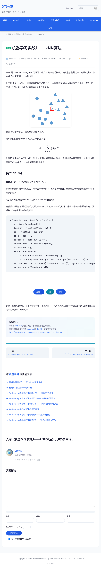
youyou (18, 451)
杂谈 (51, 28)
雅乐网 (8, 6)
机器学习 (17, 34)
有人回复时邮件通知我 (21, 539)
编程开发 (41, 20)
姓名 (7, 516)
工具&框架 (55, 20)
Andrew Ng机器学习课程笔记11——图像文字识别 (31, 393)
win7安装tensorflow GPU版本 (21, 354)
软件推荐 (80, 20)
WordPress (54, 558)
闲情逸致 (94, 20)
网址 (68, 516)
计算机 (28, 20)
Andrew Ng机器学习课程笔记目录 (24, 409)
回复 (38, 460)
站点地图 (50, 563)
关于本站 (69, 8)
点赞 (38, 292)
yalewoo (12, 59)
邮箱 (38, 516)
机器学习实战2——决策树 (20, 387)
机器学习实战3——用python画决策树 (25, 382)
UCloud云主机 (78, 558)
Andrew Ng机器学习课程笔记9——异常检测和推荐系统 (33, 404)
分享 (61, 292)
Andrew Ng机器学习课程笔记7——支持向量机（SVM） (33, 420)
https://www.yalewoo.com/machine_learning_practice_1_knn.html (36, 332)
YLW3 (69, 558)
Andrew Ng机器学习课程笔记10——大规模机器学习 (32, 398)
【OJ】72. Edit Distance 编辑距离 (78, 354)
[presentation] (50, 148)
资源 (68, 20)
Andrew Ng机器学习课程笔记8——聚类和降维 (29, 414)
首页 (5, 20)
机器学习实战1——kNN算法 (37, 47)
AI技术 (16, 20)
